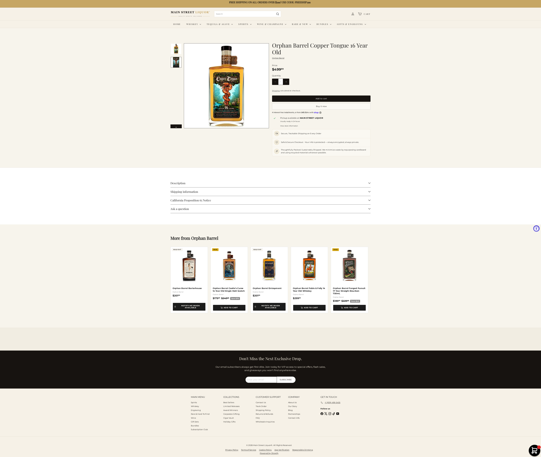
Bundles (323, 24)
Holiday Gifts (229, 422)
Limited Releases (231, 406)
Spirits (243, 24)
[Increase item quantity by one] (286, 82)
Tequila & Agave (219, 24)
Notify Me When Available (190, 307)
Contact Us (261, 402)
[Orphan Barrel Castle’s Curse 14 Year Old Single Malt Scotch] (229, 273)
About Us (292, 402)
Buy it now (321, 106)
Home (177, 24)
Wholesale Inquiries (265, 422)
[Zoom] (226, 85)
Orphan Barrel (204, 238)
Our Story (292, 406)
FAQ (258, 418)
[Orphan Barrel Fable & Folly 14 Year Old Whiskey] (309, 273)
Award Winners (230, 410)
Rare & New (300, 24)
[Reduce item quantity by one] (275, 82)
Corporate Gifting (231, 414)
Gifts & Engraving (350, 24)
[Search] (277, 14)
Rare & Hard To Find (200, 414)
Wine (193, 418)
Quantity (276, 75)
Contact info (294, 418)
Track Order (261, 406)
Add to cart (231, 308)
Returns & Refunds (264, 414)
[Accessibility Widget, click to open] (536, 228)
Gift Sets (195, 422)
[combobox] (247, 14)
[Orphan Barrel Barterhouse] (189, 272)
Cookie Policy (265, 450)
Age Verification (281, 450)
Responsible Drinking (302, 450)
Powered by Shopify (269, 453)
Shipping (276, 91)
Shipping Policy (263, 410)
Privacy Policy (231, 450)
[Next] (176, 126)
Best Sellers (228, 402)
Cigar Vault (228, 418)
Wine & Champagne (270, 24)
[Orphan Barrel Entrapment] (269, 272)
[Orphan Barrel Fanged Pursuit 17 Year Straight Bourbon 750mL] (349, 275)
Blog (290, 410)
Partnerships (294, 414)
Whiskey (192, 24)
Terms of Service (248, 450)
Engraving (196, 410)
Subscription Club (199, 429)
